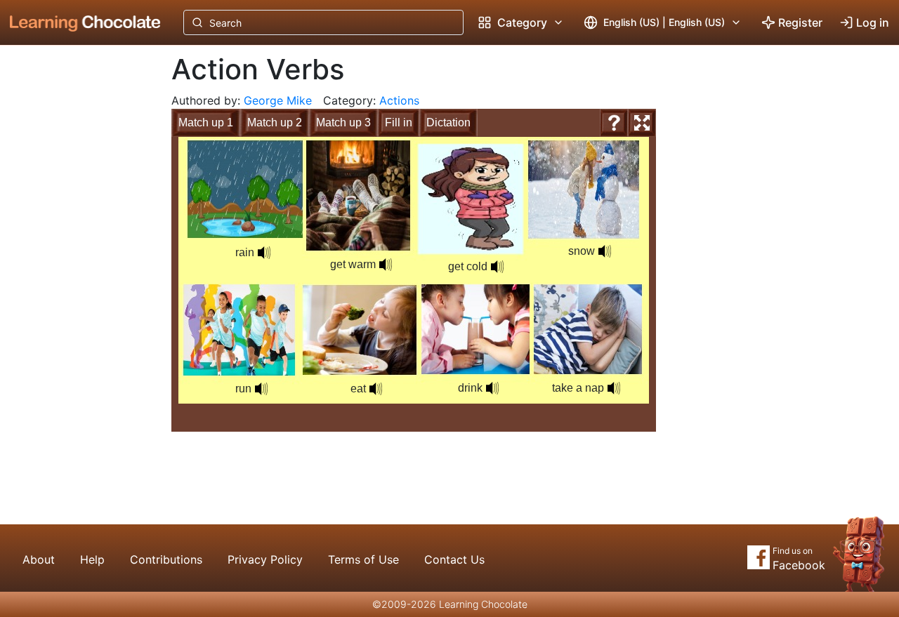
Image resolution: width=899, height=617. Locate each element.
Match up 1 (205, 122)
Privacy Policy (265, 559)
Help (92, 559)
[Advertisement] (74, 277)
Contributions (166, 559)
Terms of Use (363, 559)
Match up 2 (274, 122)
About (38, 559)
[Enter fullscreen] (642, 123)
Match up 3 (343, 122)
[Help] (614, 123)
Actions (399, 100)
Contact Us (454, 559)
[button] (605, 251)
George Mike (278, 100)
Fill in (398, 122)
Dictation (448, 122)
